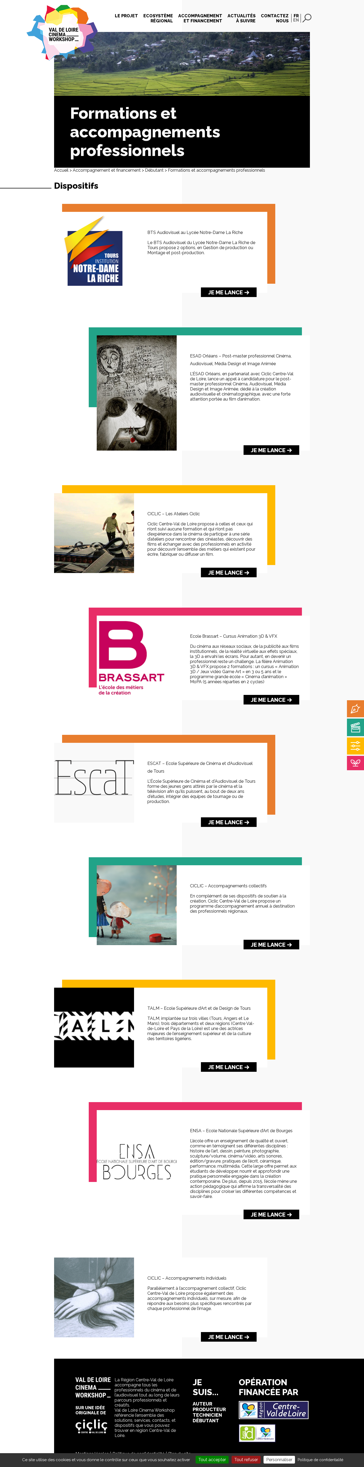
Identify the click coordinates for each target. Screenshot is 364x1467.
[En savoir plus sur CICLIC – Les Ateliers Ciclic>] (94, 571)
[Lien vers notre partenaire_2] (257, 1440)
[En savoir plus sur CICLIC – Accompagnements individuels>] (94, 1335)
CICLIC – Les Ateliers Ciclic (173, 513)
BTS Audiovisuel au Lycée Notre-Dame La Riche (195, 232)
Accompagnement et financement (107, 170)
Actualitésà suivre (242, 18)
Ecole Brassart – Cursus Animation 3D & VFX (233, 636)
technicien (207, 1415)
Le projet (126, 15)
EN (296, 20)
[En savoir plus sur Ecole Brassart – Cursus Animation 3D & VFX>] (137, 698)
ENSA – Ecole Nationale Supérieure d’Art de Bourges (241, 1130)
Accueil (61, 170)
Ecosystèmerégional (158, 18)
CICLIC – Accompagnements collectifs (228, 885)
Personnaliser (279, 1459)
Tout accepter (212, 1459)
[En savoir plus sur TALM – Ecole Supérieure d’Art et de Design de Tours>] (94, 1066)
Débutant (154, 170)
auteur (202, 1404)
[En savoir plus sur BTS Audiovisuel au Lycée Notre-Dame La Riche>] (94, 291)
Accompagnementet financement (200, 18)
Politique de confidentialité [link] (320, 1460)
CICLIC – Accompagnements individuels (187, 1278)
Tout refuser (246, 1459)
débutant (206, 1420)
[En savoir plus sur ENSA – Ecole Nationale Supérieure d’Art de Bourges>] (137, 1213)
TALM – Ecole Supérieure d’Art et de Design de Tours (199, 1008)
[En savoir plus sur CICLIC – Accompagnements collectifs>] (137, 943)
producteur (209, 1409)
